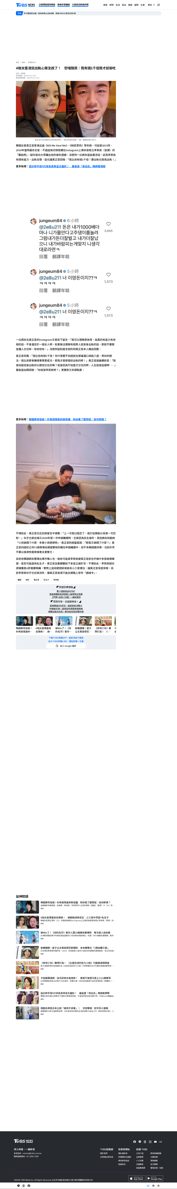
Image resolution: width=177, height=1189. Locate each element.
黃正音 (36, 579)
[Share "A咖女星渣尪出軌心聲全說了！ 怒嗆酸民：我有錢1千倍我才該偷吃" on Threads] (23, 1185)
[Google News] (160, 1141)
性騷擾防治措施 (124, 1157)
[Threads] (145, 1141)
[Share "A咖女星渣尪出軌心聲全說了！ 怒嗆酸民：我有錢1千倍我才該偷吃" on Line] (18, 1185)
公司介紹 (139, 1153)
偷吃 (27, 579)
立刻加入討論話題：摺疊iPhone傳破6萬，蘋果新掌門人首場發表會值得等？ (54, 13)
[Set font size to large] (158, 1185)
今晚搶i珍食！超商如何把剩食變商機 (66, 608)
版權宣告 (122, 1164)
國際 (136, 4)
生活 (118, 4)
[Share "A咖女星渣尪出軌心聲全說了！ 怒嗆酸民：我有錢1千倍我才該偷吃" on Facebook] (29, 1185)
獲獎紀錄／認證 (156, 1167)
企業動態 (139, 1157)
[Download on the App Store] (136, 1178)
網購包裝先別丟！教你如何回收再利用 (66, 611)
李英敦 (56, 579)
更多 (150, 4)
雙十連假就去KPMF (66, 591)
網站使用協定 (123, 1160)
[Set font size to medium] (153, 1185)
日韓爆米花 (32, 62)
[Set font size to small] (148, 1185)
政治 (124, 4)
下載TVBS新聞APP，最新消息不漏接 (66, 637)
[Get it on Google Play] (154, 1178)
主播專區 (139, 1164)
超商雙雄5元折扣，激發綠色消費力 (66, 605)
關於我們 (103, 1153)
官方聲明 (154, 1164)
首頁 (105, 4)
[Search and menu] (158, 4)
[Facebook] (134, 1141)
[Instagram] (150, 1141)
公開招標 (154, 1157)
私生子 (46, 579)
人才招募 (139, 1160)
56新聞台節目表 (106, 1157)
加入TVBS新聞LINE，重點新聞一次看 (66, 641)
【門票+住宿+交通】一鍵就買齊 (66, 597)
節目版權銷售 (155, 1153)
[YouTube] (155, 1141)
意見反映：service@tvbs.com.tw (27, 1153)
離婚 (19, 579)
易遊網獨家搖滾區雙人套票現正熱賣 (66, 594)
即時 (111, 4)
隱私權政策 (122, 1153)
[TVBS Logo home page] (25, 5)
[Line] (139, 1141)
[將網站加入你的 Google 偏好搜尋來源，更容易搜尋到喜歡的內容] (66, 645)
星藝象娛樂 (140, 1167)
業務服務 (154, 1160)
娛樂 (130, 4)
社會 (143, 4)
